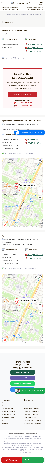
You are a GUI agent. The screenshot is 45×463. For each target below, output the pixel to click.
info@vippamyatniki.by (22, 368)
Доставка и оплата (8, 417)
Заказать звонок (34, 460)
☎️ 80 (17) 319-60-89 (33, 51)
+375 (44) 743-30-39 (36, 9)
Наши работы (6, 406)
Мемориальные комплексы (32, 423)
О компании (5, 403)
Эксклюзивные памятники (32, 420)
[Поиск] (2, 3)
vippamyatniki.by (17, 453)
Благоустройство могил (31, 406)
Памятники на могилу (31, 403)
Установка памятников (31, 408)
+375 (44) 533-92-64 (11, 9)
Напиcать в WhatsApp (22, 384)
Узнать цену (13, 460)
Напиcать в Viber (22, 378)
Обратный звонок (22, 372)
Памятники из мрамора (31, 411)
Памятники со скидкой (9, 414)
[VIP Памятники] (22, 3)
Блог (3, 420)
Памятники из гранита (31, 414)
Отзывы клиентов (7, 408)
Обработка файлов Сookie (31, 433)
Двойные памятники (30, 417)
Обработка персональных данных (16, 433)
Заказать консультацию (22, 95)
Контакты (5, 423)
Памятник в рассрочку (9, 411)
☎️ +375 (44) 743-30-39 (34, 44)
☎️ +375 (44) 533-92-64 (34, 48)
